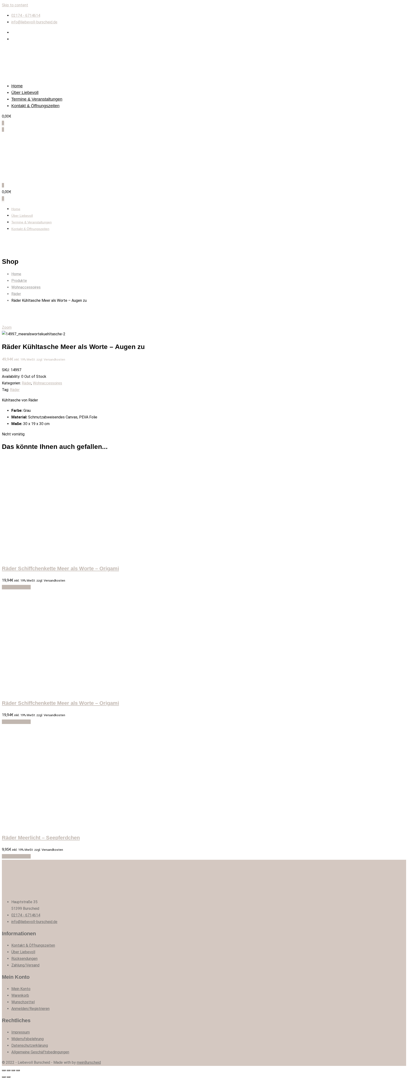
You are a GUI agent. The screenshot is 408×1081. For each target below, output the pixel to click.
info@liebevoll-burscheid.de (34, 22)
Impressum (20, 1032)
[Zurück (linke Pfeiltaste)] (4, 1077)
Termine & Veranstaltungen (36, 99)
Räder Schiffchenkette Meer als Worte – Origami (60, 568)
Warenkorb (20, 995)
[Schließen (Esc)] (4, 1070)
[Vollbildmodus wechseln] (13, 1070)
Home (17, 86)
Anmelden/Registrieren (30, 1008)
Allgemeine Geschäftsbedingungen (40, 1052)
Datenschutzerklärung (29, 1045)
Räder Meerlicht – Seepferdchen (41, 838)
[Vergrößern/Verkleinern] (18, 1070)
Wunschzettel (23, 1002)
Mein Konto (20, 989)
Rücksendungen (24, 958)
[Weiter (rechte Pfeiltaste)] (8, 1077)
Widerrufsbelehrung (27, 1039)
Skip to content (15, 5)
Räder (26, 383)
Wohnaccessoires (47, 383)
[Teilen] (8, 1070)
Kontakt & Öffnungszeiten (35, 105)
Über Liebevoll (24, 92)
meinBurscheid (89, 1062)
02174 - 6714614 (25, 15)
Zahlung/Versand (25, 965)
